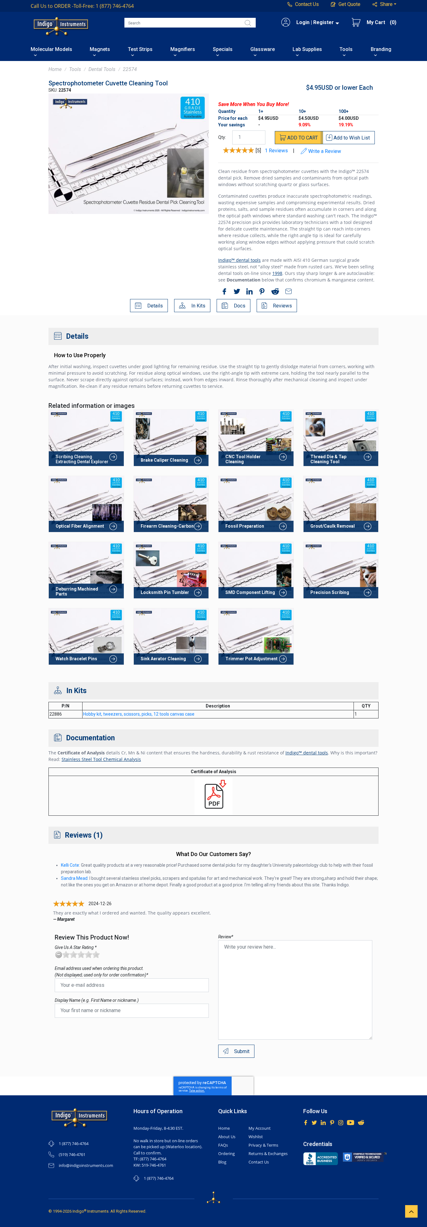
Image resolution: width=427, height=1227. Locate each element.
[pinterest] (260, 292)
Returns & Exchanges (268, 1153)
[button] (384, 4)
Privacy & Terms (263, 1145)
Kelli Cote (70, 865)
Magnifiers (182, 49)
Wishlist (256, 1136)
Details (154, 306)
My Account (260, 1128)
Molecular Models (51, 49)
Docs (239, 306)
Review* (225, 936)
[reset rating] (58, 954)
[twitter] (235, 292)
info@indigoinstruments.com (86, 1165)
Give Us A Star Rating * (76, 947)
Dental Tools (101, 69)
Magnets (100, 49)
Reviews (282, 306)
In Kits (197, 306)
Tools (346, 49)
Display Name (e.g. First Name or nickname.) (97, 1000)
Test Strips (140, 49)
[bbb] (320, 1158)
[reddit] (273, 292)
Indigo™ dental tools (239, 260)
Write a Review (324, 151)
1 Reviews (276, 151)
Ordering (226, 1153)
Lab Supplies (307, 49)
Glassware (262, 49)
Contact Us (259, 1162)
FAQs (223, 1145)
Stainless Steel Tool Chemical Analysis (101, 759)
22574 (130, 69)
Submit (241, 1051)
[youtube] (350, 1122)
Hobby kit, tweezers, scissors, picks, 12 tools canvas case (138, 714)
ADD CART (302, 138)
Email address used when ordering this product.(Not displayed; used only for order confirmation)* (101, 971)
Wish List (352, 138)
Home (55, 69)
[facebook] (223, 292)
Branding (381, 49)
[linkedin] (248, 292)
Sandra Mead (74, 878)
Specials (223, 49)
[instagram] (340, 1122)
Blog (222, 1162)
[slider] (81, 954)
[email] (287, 292)
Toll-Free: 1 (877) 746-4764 (82, 6)
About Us (226, 1136)
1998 (277, 273)
